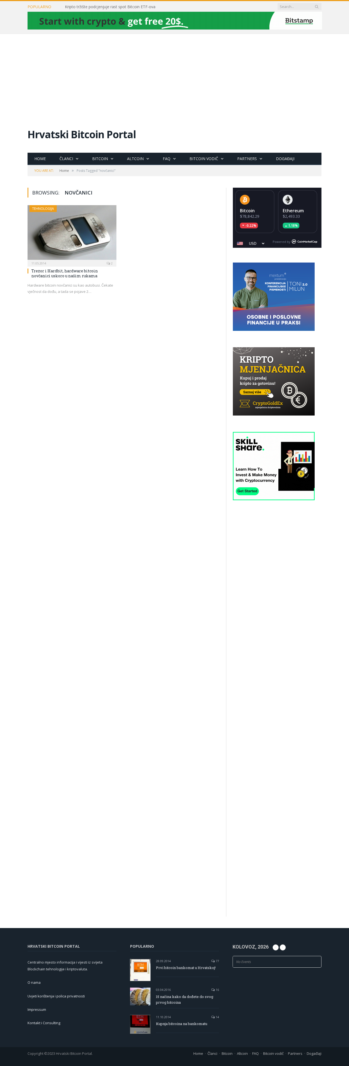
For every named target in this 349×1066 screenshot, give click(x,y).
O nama (34, 982)
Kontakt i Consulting (44, 1022)
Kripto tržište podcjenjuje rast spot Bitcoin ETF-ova (110, 6)
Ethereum (293, 211)
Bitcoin (100, 158)
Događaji (285, 158)
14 (217, 1017)
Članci (66, 158)
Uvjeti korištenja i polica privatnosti (56, 996)
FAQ (166, 158)
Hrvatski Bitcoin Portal (82, 134)
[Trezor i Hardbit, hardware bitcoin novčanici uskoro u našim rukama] (72, 234)
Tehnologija (43, 208)
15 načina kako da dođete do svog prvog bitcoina (184, 999)
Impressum (37, 1009)
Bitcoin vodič (203, 158)
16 (217, 990)
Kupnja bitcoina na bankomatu (181, 1023)
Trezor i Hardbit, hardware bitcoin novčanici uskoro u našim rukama (64, 273)
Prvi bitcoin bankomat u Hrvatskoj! (186, 967)
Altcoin (135, 158)
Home (40, 158)
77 (217, 961)
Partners (247, 158)
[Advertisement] (174, 75)
